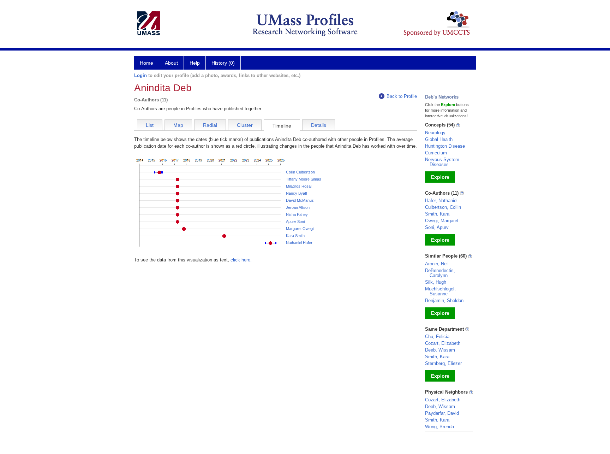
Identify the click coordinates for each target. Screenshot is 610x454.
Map (178, 125)
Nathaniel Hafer (299, 243)
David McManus (300, 200)
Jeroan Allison (298, 207)
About (171, 63)
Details (318, 125)
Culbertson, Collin (443, 207)
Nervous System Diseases (442, 162)
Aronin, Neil (437, 263)
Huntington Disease (445, 146)
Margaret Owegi (299, 228)
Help (195, 63)
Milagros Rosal (298, 186)
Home (146, 63)
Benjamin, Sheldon (444, 300)
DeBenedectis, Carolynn (440, 273)
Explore (440, 177)
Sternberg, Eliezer (443, 363)
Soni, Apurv (437, 227)
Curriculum (436, 152)
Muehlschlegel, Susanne (440, 291)
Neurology (435, 132)
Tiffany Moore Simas (303, 179)
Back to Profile (402, 96)
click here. (241, 260)
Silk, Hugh (435, 282)
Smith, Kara (437, 214)
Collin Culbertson (300, 172)
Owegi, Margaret (442, 220)
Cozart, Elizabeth (442, 343)
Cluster (245, 125)
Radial (210, 125)
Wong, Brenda (439, 426)
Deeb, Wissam (440, 350)
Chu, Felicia (437, 336)
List (150, 125)
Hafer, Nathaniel (441, 200)
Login (140, 75)
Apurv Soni (295, 221)
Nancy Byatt (296, 193)
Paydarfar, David (442, 413)
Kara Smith (295, 236)
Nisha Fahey (297, 214)
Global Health (439, 139)
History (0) (223, 63)
